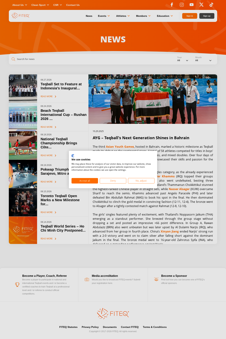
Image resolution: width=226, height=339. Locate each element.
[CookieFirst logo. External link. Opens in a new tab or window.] (73, 156)
